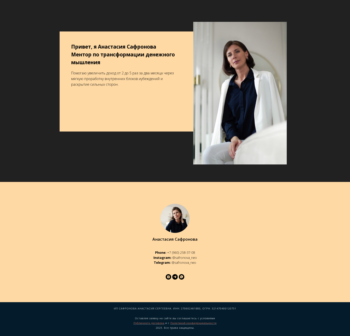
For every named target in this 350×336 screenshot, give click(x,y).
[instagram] (168, 277)
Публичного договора (148, 323)
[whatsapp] (181, 277)
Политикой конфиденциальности (193, 323)
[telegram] (175, 277)
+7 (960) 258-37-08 (181, 252)
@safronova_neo (184, 257)
